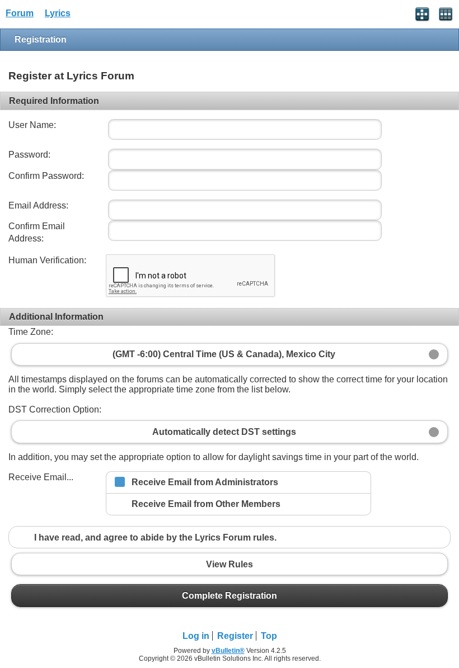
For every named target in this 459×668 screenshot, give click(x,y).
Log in (195, 636)
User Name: (32, 125)
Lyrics (58, 13)
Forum (20, 13)
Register (235, 636)
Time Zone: (30, 332)
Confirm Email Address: (36, 232)
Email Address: (38, 205)
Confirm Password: (46, 176)
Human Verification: (47, 260)
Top (269, 636)
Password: (29, 154)
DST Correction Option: (54, 409)
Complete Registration (229, 595)
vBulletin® (228, 651)
